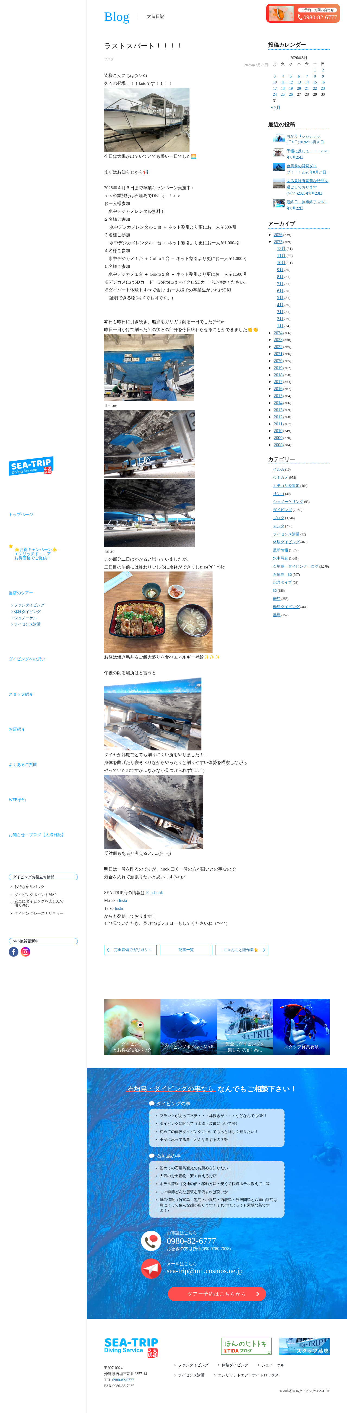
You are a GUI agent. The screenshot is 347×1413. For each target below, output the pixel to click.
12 (291, 82)
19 (291, 88)
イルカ (278, 469)
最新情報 (280, 550)
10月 (281, 262)
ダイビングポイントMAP (35, 895)
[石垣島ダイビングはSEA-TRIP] (31, 466)
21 (307, 88)
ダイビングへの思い (27, 659)
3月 (280, 311)
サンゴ (278, 494)
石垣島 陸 (282, 575)
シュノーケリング (288, 502)
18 (283, 88)
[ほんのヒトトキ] (246, 1351)
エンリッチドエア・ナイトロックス (248, 1375)
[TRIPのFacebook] (13, 952)
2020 (278, 360)
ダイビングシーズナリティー (39, 914)
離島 (277, 599)
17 (275, 88)
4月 (280, 304)
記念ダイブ (282, 582)
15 (315, 82)
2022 (278, 346)
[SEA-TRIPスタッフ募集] (304, 1351)
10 (275, 82)
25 (283, 94)
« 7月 (276, 107)
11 (283, 82)
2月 (280, 318)
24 (275, 94)
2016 (278, 388)
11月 (281, 255)
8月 (280, 276)
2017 (278, 381)
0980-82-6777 (191, 1241)
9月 (280, 269)
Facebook (154, 892)
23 (323, 88)
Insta (122, 900)
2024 (278, 332)
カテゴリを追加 (286, 486)
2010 (278, 430)
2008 (278, 444)
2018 (278, 374)
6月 (280, 290)
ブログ (109, 59)
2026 (278, 234)
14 (307, 82)
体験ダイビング (27, 611)
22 (315, 88)
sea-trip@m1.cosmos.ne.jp (205, 1271)
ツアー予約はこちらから (216, 1294)
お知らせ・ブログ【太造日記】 (37, 835)
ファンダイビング (29, 605)
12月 (281, 248)
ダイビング (282, 510)
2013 (278, 409)
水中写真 (280, 558)
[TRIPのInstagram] (25, 952)
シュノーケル (25, 618)
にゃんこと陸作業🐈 (240, 950)
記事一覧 (186, 950)
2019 (278, 367)
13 (299, 82)
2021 (278, 353)
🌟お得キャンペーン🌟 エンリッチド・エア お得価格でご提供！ (46, 553)
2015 (278, 395)
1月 (280, 325)
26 (291, 94)
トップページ (21, 514)
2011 (278, 424)
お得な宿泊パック (29, 887)
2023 (278, 339)
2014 (278, 402)
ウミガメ (280, 478)
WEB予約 (17, 800)
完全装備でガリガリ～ (133, 950)
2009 (278, 437)
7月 (280, 283)
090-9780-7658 (216, 1248)
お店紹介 (17, 729)
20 (299, 88)
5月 (280, 297)
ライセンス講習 (27, 624)
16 (323, 82)
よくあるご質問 (23, 764)
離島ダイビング (286, 607)
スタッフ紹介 (21, 694)
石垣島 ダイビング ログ (296, 566)
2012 (278, 417)
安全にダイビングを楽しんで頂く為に (39, 903)
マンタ (278, 526)
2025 (278, 241)
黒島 (277, 615)
